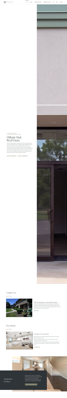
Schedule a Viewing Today (41, 334)
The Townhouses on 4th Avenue (45, 302)
